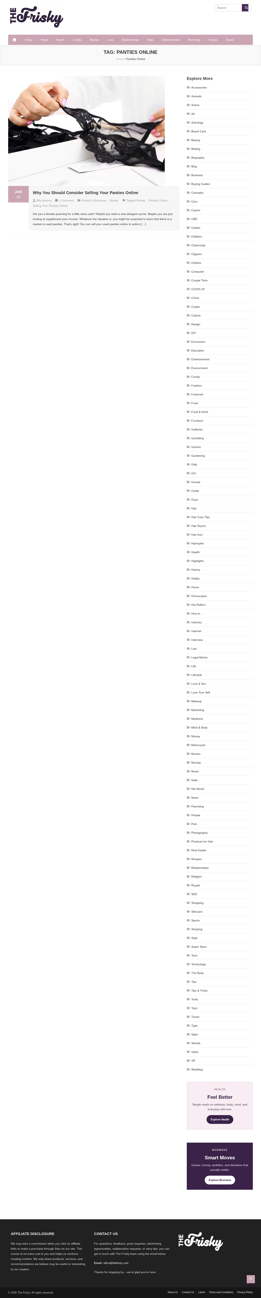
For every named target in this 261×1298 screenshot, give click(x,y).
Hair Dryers (198, 525)
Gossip (195, 482)
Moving (196, 762)
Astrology (197, 122)
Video (195, 1052)
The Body (197, 973)
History (195, 569)
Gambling (197, 438)
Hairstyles (197, 543)
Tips (194, 981)
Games (196, 447)
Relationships (130, 39)
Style (150, 39)
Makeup (196, 701)
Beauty (195, 140)
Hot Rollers (198, 604)
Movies (94, 39)
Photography (199, 832)
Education (197, 350)
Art (193, 113)
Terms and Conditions (221, 1292)
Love (110, 39)
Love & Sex (198, 683)
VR (193, 1060)
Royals (213, 39)
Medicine (197, 718)
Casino (195, 210)
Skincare (196, 911)
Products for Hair (202, 841)
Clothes (196, 262)
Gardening (198, 455)
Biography (197, 157)
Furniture (197, 420)
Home (29, 39)
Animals (196, 96)
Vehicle (195, 1043)
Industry (196, 622)
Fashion (196, 385)
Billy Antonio (44, 200)
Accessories (199, 87)
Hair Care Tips (200, 517)
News (44, 39)
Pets (194, 824)
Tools (194, 999)
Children (196, 236)
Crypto (195, 306)
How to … (197, 613)
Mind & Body (199, 727)
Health (60, 39)
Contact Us (188, 1292)
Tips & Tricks (199, 990)
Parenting (194, 39)
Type (194, 1025)
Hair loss (196, 534)
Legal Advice (199, 657)
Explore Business (220, 1180)
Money (113, 200)
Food (194, 403)
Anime (195, 105)
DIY (193, 333)
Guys (194, 499)
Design (195, 324)
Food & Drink (199, 412)
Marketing (197, 710)
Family (195, 376)
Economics (198, 341)
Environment (199, 368)
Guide (195, 490)
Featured (197, 394)
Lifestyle (196, 675)
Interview (197, 639)
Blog (194, 166)
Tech (194, 955)
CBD (194, 219)
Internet (196, 631)
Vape (194, 1034)
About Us (173, 1292)
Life (193, 666)
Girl (193, 473)
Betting (195, 148)
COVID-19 (198, 289)
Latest (201, 1292)
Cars (194, 201)
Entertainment (171, 39)
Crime (195, 298)
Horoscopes (199, 596)
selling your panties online (50, 205)
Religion (196, 876)
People (195, 815)
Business (100, 200)
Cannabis (197, 192)
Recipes (196, 859)
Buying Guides (200, 184)
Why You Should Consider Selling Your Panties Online (85, 192)
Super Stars (199, 946)
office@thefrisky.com (115, 1263)
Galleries (197, 429)
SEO (194, 894)
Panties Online (158, 200)
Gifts (194, 464)
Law (194, 648)
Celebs (77, 39)
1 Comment (66, 200)
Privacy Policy (245, 1292)
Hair (194, 508)
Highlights (197, 561)
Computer (197, 271)
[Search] (245, 7)
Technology (198, 964)
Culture (196, 315)
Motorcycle (198, 745)
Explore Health (220, 1119)
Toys (194, 1008)
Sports (195, 920)
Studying (196, 929)
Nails (194, 780)
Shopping (197, 902)
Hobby (195, 578)
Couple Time (199, 280)
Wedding (197, 1069)
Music (195, 771)
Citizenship (198, 245)
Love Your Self (200, 692)
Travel (229, 39)
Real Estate (198, 850)
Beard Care (198, 131)
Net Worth (197, 789)
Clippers (196, 254)
